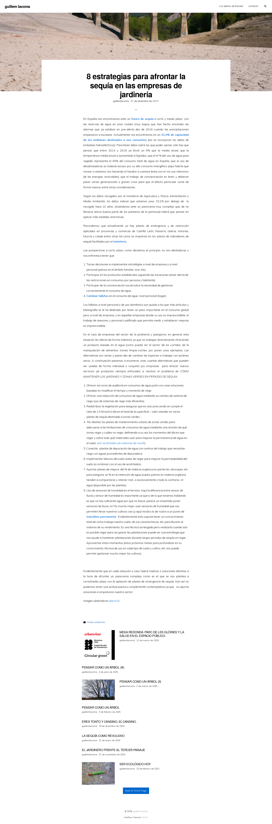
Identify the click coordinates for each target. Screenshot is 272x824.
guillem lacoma (140, 811)
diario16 (114, 600)
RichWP (144, 817)
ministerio (119, 241)
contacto (253, 6)
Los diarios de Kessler (231, 6)
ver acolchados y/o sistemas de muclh (121, 443)
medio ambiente (96, 622)
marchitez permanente (101, 516)
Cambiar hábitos (97, 296)
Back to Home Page (136, 790)
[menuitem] (231, 6)
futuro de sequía (142, 118)
